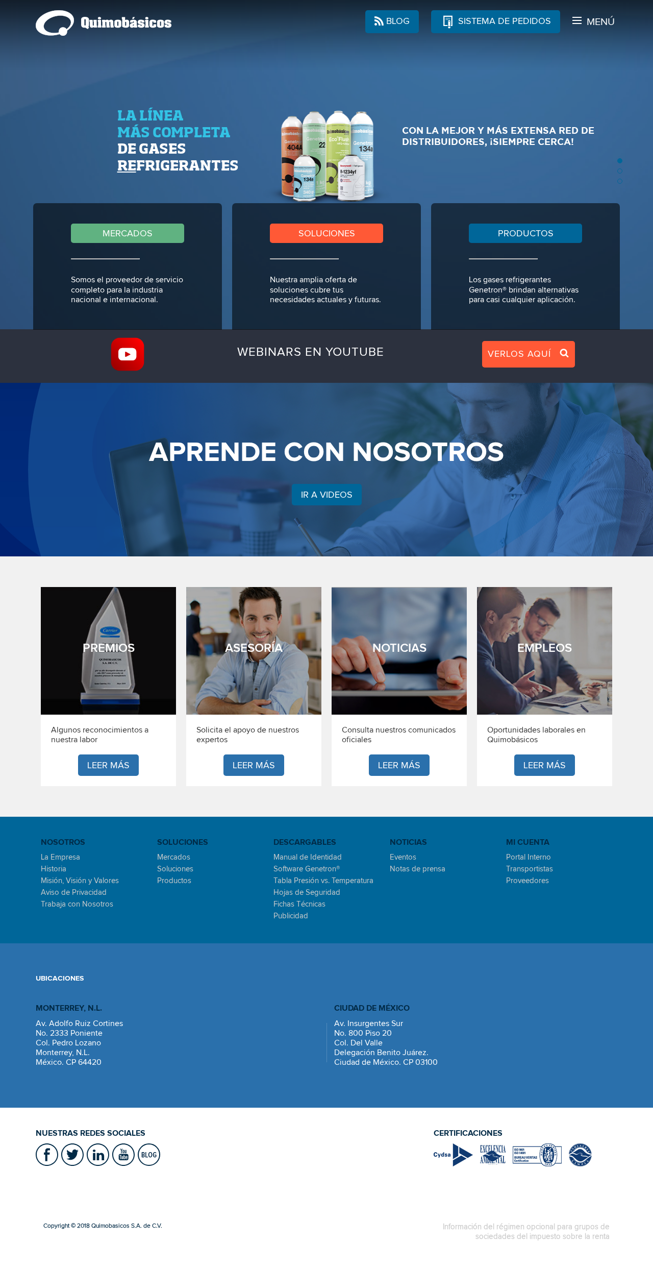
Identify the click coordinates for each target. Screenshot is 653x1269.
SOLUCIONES (326, 233)
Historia (53, 869)
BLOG (397, 21)
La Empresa (60, 857)
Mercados (173, 857)
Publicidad (290, 916)
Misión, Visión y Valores (80, 880)
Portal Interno (528, 857)
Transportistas (529, 869)
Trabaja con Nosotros (77, 904)
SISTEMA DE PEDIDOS (503, 21)
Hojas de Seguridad (306, 892)
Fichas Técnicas (299, 904)
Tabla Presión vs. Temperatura (323, 880)
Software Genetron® (306, 869)
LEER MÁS (108, 765)
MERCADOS (128, 233)
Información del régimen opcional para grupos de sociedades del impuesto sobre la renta (526, 1231)
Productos (174, 880)
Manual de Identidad (307, 857)
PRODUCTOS (526, 233)
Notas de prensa (417, 869)
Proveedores (527, 880)
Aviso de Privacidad (74, 892)
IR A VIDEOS (327, 495)
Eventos (403, 857)
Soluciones (175, 869)
